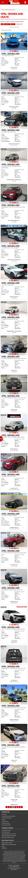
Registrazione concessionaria (9, 844)
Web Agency (14, 869)
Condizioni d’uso (6, 823)
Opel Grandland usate (10, 9)
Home (3, 9)
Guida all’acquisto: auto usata (9, 835)
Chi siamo (4, 814)
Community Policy (6, 825)
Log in (3, 846)
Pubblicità (4, 848)
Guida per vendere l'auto (8, 837)
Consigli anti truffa (6, 830)
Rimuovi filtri (19, 24)
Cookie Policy (5, 821)
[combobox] (14, 30)
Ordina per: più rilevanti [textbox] (6, 30)
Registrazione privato (7, 842)
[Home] (14, 2)
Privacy (3, 819)
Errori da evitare (6, 832)
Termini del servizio (7, 818)
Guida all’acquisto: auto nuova (9, 834)
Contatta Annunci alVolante (8, 816)
